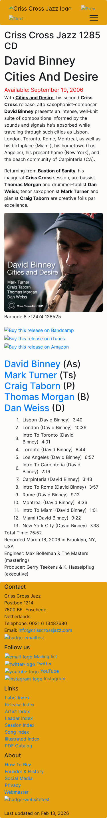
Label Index (17, 697)
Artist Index (17, 711)
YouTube (49, 671)
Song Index (17, 732)
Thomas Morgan (39, 396)
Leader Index (19, 718)
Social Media (19, 778)
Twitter (43, 663)
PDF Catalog (18, 746)
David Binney (32, 363)
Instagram (54, 678)
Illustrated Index (22, 739)
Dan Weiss (26, 407)
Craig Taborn (32, 385)
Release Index (20, 704)
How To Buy (18, 764)
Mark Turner (30, 375)
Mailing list (45, 656)
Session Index (20, 725)
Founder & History (24, 771)
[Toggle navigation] (94, 18)
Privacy (13, 785)
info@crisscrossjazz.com (45, 630)
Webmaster (16, 792)
